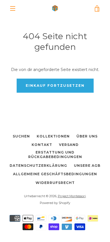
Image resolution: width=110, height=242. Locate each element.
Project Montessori (72, 196)
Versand (69, 145)
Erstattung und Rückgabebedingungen (55, 154)
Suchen (21, 136)
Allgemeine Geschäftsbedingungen (55, 174)
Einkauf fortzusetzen (55, 85)
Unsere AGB (87, 165)
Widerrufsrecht (55, 183)
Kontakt (42, 145)
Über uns (87, 136)
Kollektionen (53, 136)
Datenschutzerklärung (38, 165)
